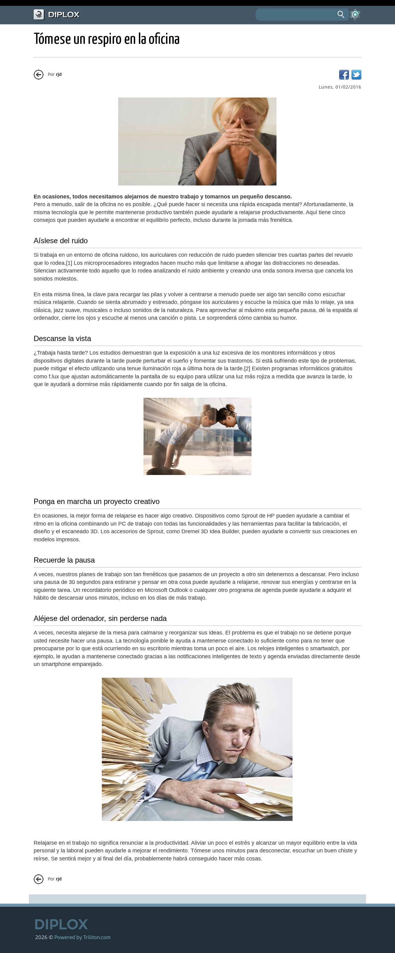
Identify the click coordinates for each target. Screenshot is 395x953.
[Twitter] (356, 78)
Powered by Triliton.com (82, 937)
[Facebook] (344, 78)
